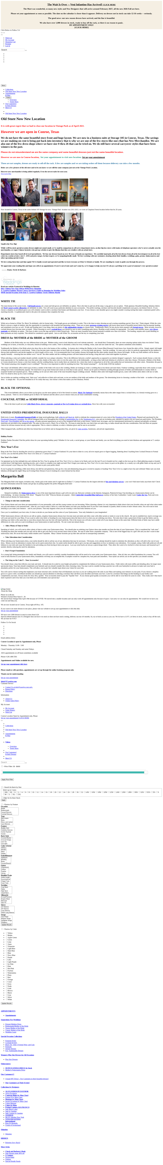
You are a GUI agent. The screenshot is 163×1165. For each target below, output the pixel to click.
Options (8, 1159)
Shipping (8, 1134)
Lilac (9, 960)
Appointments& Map (10, 735)
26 (69, 792)
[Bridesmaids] (10, 810)
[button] (9, 89)
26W (124, 792)
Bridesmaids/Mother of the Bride (16, 1026)
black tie (71, 417)
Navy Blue (11, 955)
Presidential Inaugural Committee (12, 419)
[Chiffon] (5, 869)
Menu (3, 85)
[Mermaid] (6, 901)
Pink (9, 966)
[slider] (146, 772)
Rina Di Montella (11, 1123)
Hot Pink (11, 968)
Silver (10, 997)
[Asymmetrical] (5, 879)
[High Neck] (6, 891)
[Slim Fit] (6, 903)
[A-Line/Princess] (6, 897)
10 (33, 792)
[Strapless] (6, 922)
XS (154, 792)
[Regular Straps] (6, 919)
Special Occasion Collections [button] (11, 1036)
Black (10, 993)
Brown (10, 991)
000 (6, 792)
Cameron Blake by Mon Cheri (16, 1095)
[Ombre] (3, 854)
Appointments (10, 1015)
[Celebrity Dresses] (8, 830)
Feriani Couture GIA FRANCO (17, 1107)
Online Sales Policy (12, 701)
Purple (10, 957)
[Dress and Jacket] (7, 822)
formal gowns (138, 327)
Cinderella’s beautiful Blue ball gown (89, 495)
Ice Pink (10, 964)
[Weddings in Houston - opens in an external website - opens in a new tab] (12, 283)
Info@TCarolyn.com (9, 681)
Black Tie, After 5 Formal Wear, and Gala (19, 1045)
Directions (9, 691)
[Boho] (7, 820)
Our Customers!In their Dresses (11, 753)
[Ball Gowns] (7, 818)
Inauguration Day (72, 419)
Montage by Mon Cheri (14, 1099)
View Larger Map (6, 174)
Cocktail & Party (11, 1043)
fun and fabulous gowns (115, 482)
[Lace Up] (7, 842)
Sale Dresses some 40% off (14, 1153)
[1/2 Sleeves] (7, 907)
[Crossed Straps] (7, 840)
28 (73, 792)
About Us (8, 699)
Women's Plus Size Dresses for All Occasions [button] (17, 1055)
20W (105, 792)
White (10, 999)
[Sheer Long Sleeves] (7, 913)
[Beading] (6, 860)
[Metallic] (3, 850)
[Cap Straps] (6, 917)
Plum (9, 975)
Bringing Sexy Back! (12, 1143)
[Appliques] (6, 858)
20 (55, 792)
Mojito (10, 935)
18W (99, 792)
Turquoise (11, 946)
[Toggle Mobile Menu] (2, 720)
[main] (81, 351)
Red (9, 977)
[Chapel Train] (5, 881)
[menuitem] (83, 38)
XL (14, 794)
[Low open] (7, 844)
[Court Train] (5, 883)
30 (78, 792)
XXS (148, 792)
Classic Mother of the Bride (15, 1030)
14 (42, 792)
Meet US (8, 758)
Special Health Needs (12, 1161)
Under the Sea (141, 495)
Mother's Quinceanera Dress (15, 1070)
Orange (10, 979)
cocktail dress (57, 329)
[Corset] (8, 834)
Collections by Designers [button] (10, 1087)
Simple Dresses (10, 1049)
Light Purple (12, 962)
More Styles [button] (5, 1147)
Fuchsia (10, 971)
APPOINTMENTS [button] (8, 1011)
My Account (9, 40)
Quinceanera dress (28, 493)
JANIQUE (9, 1115)
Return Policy (10, 689)
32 (82, 792)
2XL (19, 794)
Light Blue (11, 949)
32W (142, 792)
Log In (7, 46)
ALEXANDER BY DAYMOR (16, 1091)
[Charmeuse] (5, 868)
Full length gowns (34, 306)
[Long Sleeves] (7, 911)
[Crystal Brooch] (6, 863)
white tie (62, 417)
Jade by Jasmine (11, 1111)
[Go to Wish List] (4, 32)
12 (38, 792)
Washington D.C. (89, 419)
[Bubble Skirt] (8, 828)
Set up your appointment (93, 157)
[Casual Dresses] (10, 812)
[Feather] (5, 871)
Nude (10, 986)
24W (118, 792)
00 (11, 792)
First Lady (4, 421)
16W (93, 792)
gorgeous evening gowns (99, 325)
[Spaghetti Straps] (6, 921)
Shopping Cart (10, 42)
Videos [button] (7, 742)
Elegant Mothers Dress (13, 1024)
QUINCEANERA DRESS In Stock (18, 1068)
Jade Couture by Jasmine (14, 1113)
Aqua (10, 944)
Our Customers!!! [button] (7, 1074)
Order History (10, 710)
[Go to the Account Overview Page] (2, 34)
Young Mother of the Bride (14, 1028)
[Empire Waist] (6, 899)
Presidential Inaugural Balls (25, 417)
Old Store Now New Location (16, 113)
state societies (82, 429)
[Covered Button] (7, 838)
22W (111, 792)
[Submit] (26, 50)
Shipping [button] (4, 1129)
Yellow (10, 933)
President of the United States (125, 417)
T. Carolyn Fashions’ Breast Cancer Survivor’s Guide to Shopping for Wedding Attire (33, 290)
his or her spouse (28, 421)
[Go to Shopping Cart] (2, 32)
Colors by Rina (11, 1105)
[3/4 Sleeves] (7, 909)
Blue (9, 953)
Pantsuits (8, 1047)
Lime (9, 942)
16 (46, 792)
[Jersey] (5, 873)
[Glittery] (3, 848)
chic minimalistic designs (73, 327)
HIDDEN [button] (4, 1138)
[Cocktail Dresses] (10, 814)
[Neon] (3, 852)
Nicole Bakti (9, 1157)
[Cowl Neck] (6, 887)
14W (87, 792)
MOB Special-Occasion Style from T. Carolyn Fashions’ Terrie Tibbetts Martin (30, 292)
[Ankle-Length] (5, 877)
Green (10, 940)
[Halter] (6, 889)
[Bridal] (10, 808)
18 (51, 792)
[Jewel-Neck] (6, 893)
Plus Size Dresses (11, 1059)
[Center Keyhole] (8, 832)
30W (136, 792)
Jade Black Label (11, 1109)
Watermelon (12, 973)
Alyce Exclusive (11, 1093)
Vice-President (14, 421)
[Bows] (6, 861)
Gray (9, 995)
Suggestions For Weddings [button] (11, 1020)
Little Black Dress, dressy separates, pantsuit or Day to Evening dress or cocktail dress (59, 404)
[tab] (83, 742)
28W (130, 792)
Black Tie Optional (85, 393)
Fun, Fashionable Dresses (14, 1051)
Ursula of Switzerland (13, 1125)
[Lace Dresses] (7, 824)
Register (8, 44)
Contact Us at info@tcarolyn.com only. (19, 687)
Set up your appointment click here (14, 664)
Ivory (9, 984)
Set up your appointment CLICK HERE (15, 718)
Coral (10, 982)
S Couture (9, 1155)
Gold (9, 988)
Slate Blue (11, 951)
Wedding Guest (10, 1032)
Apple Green (12, 937)
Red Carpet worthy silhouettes (15, 308)
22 (60, 792)
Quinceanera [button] (6, 1064)
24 (64, 792)
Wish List (8, 38)
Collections (9, 726)
